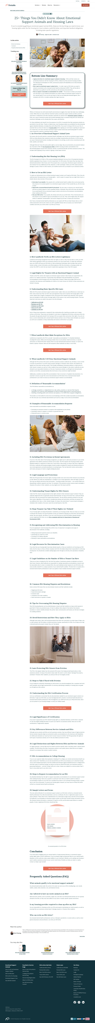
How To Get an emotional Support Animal (11, 970)
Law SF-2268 (36, 307)
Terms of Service (78, 984)
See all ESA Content (10, 980)
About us (50, 5)
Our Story (77, 1)
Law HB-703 (36, 304)
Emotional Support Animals (17, 10)
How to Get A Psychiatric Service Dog (28, 970)
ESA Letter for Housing (11, 976)
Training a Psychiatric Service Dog (27, 974)
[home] (10, 5)
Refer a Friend (77, 981)
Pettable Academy (78, 974)
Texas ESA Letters (44, 974)
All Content (76, 979)
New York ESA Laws (62, 972)
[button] (37, 5)
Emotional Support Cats (11, 978)
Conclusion (13, 45)
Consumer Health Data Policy (79, 989)
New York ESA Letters (45, 972)
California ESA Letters (45, 967)
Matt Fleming (41, 34)
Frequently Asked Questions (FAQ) (18, 47)
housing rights (53, 127)
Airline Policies (77, 977)
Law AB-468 (37, 302)
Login (89, 1)
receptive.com (77, 997)
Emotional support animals (75, 115)
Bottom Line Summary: (15, 44)
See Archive (82, 936)
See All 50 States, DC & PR (46, 977)
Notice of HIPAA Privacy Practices (80, 993)
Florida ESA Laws (61, 970)
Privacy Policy (77, 986)
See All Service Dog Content (27, 983)
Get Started (85, 5)
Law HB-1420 (37, 306)
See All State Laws (61, 977)
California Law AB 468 (62, 967)
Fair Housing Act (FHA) (49, 146)
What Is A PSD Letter (27, 980)
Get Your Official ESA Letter (57, 103)
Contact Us (83, 1)
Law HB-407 (37, 309)
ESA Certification (9, 973)
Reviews (44, 5)
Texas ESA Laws (61, 974)
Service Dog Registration (28, 977)
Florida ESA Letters (44, 970)
